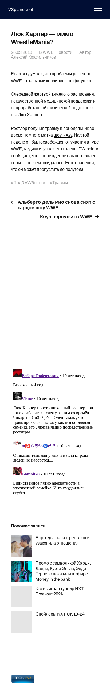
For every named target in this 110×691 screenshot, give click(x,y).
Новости (64, 52)
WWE (48, 52)
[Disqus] (55, 291)
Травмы (60, 182)
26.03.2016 (21, 52)
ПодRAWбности (29, 182)
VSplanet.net (20, 9)
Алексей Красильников (33, 57)
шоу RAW (63, 135)
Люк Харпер (30, 114)
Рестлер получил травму (35, 128)
